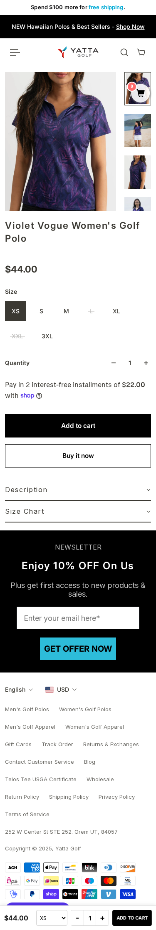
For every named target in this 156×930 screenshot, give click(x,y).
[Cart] (141, 52)
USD (63, 689)
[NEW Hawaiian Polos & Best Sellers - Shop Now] (78, 26)
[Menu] (15, 52)
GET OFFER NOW (78, 649)
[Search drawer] (124, 52)
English (15, 689)
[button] (78, 490)
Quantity (17, 362)
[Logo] (78, 52)
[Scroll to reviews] (78, 254)
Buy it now (78, 456)
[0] (140, 94)
